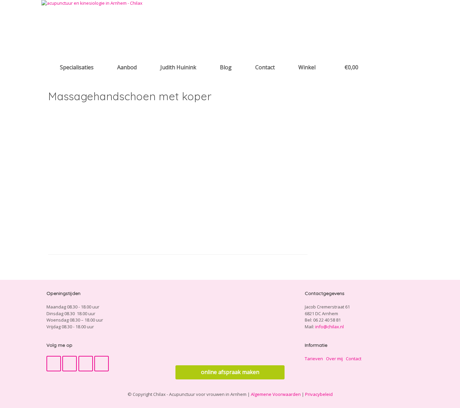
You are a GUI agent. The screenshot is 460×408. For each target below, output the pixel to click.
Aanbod (127, 67)
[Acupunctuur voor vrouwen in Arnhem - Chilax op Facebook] (53, 363)
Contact (265, 67)
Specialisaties (77, 67)
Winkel (307, 67)
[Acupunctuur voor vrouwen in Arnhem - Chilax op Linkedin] (101, 363)
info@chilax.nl (329, 327)
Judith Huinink (178, 67)
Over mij (334, 359)
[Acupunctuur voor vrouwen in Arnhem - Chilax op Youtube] (69, 363)
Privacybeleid (319, 394)
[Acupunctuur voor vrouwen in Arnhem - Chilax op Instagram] (85, 363)
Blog (226, 67)
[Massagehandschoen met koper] (124, 236)
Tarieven (314, 359)
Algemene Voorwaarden (276, 394)
